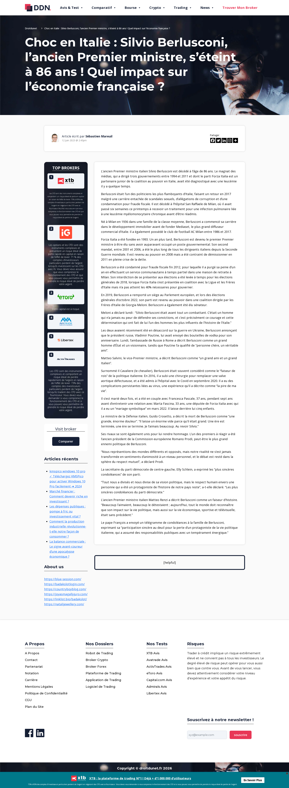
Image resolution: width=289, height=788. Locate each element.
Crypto (155, 7)
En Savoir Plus (253, 780)
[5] (65, 340)
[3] (65, 296)
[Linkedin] (224, 140)
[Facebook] (212, 140)
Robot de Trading (99, 653)
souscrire (240, 735)
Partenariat (34, 666)
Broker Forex (96, 666)
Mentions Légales (39, 687)
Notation (32, 673)
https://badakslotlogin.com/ (64, 584)
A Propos (32, 653)
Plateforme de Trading (103, 673)
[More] (235, 140)
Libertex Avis (156, 693)
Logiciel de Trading (100, 687)
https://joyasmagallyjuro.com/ (66, 594)
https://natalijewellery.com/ (64, 604)
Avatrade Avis (157, 660)
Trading (181, 7)
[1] (65, 181)
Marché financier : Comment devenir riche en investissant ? (69, 496)
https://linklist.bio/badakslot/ (65, 599)
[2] (66, 232)
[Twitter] (218, 140)
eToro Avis (154, 673)
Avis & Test (69, 7)
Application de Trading (103, 680)
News (205, 7)
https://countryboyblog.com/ (65, 589)
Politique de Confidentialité (46, 693)
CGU (28, 700)
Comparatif (102, 7)
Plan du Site (34, 707)
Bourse (131, 7)
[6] (65, 358)
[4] (65, 321)
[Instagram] (229, 140)
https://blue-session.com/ (62, 579)
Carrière (31, 680)
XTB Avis (153, 653)
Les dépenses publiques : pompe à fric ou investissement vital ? (68, 511)
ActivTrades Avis (159, 666)
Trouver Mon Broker (240, 7)
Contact (31, 660)
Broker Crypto (97, 660)
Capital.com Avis (159, 680)
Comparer (66, 441)
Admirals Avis (157, 687)
